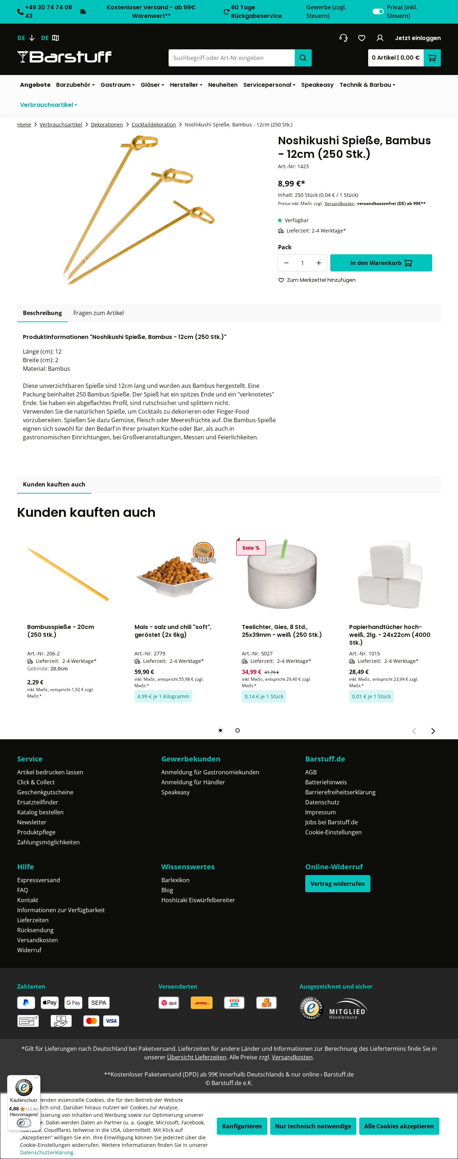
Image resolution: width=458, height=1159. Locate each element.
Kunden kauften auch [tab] (54, 484)
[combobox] (231, 57)
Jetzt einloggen (418, 38)
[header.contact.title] (343, 37)
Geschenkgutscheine (45, 792)
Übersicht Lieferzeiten (196, 1057)
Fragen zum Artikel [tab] (98, 313)
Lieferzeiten (33, 920)
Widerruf (29, 950)
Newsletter (32, 822)
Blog (167, 890)
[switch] (378, 11)
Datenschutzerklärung (46, 1152)
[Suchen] (303, 57)
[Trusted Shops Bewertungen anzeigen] (311, 1008)
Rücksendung (35, 930)
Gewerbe (326, 11)
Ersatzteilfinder (37, 802)
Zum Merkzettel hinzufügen (321, 280)
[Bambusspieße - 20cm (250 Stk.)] (68, 575)
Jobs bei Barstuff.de (331, 822)
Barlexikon (175, 880)
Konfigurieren (242, 1126)
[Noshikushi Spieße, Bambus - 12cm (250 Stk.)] (139, 211)
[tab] (42, 313)
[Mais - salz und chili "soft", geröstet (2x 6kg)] (175, 575)
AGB (311, 772)
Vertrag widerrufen (338, 884)
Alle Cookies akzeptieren (399, 1126)
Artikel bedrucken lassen (50, 772)
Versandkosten (339, 203)
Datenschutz (322, 802)
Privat (402, 11)
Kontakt (27, 900)
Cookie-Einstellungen (333, 832)
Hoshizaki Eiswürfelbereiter (198, 900)
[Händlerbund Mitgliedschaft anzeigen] (349, 1008)
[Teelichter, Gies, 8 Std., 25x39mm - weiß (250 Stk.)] (282, 575)
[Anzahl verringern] (286, 262)
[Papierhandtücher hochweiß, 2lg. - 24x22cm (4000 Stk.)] (390, 575)
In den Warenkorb (375, 263)
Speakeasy (175, 792)
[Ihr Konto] (380, 37)
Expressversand (38, 880)
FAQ (22, 890)
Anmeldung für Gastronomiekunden (210, 772)
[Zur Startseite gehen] (64, 56)
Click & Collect (36, 782)
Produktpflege (36, 832)
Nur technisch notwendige (313, 1126)
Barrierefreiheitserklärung (340, 792)
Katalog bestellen (40, 812)
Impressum (320, 812)
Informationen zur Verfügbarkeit (61, 910)
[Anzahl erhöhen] (318, 262)
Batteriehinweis (326, 782)
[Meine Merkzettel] (362, 37)
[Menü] (36, 1079)
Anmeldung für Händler (193, 782)
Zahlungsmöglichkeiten (48, 842)
